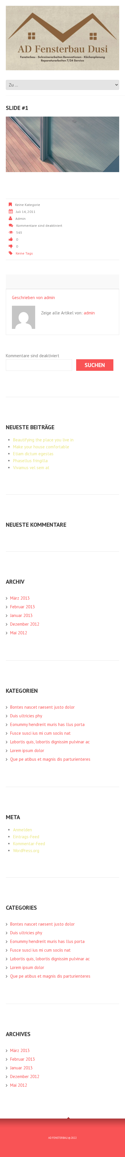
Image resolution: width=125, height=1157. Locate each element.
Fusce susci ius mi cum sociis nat (40, 733)
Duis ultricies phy (26, 715)
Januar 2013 (21, 615)
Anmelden (22, 829)
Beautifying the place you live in (43, 440)
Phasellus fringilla (30, 460)
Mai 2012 (18, 632)
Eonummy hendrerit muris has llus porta (47, 724)
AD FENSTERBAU (58, 1137)
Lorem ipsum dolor (27, 750)
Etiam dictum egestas (33, 453)
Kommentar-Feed (29, 843)
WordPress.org (26, 850)
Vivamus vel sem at (31, 467)
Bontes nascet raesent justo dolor (42, 707)
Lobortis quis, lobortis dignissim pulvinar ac (50, 742)
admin (20, 218)
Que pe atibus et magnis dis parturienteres (50, 759)
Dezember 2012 (24, 624)
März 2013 (20, 598)
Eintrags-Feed (26, 836)
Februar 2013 (22, 606)
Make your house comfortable (41, 446)
